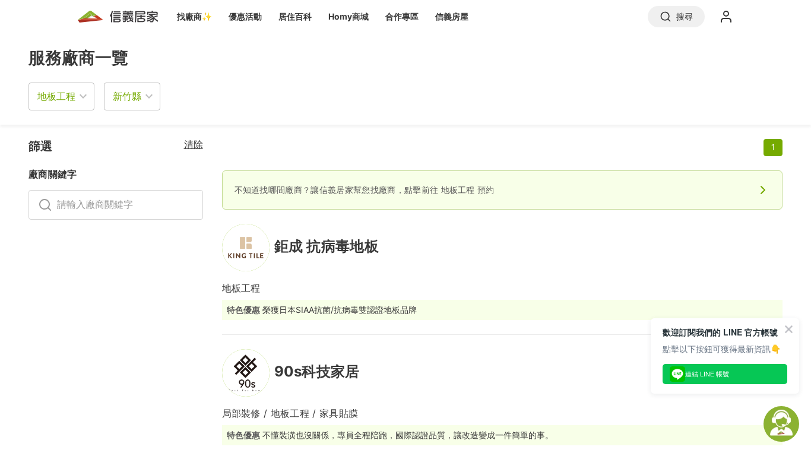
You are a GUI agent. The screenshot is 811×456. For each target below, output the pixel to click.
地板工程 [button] (56, 96)
